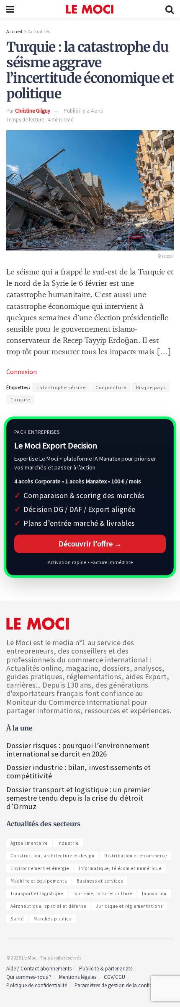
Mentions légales (77, 977)
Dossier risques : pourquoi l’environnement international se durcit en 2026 (77, 750)
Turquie (20, 399)
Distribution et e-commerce (135, 856)
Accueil (14, 31)
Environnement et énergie (39, 868)
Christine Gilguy (32, 110)
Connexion (21, 371)
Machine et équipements (38, 881)
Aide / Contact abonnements (39, 968)
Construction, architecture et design (52, 856)
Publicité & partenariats (105, 968)
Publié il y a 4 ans (83, 110)
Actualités (39, 31)
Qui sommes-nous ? (28, 977)
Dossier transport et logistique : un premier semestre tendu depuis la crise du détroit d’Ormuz (78, 798)
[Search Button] (169, 9)
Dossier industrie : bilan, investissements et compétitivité (78, 771)
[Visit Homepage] (89, 9)
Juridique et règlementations (129, 906)
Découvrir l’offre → (90, 543)
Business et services (100, 881)
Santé (17, 919)
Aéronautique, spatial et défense (48, 906)
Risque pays (151, 387)
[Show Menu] (10, 9)
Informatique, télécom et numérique (120, 868)
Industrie (68, 843)
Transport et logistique (36, 893)
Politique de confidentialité (36, 985)
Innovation (154, 893)
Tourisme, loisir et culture (102, 893)
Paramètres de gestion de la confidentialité (122, 985)
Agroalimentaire (29, 843)
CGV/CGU (114, 977)
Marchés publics (52, 919)
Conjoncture (110, 387)
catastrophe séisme (61, 387)
